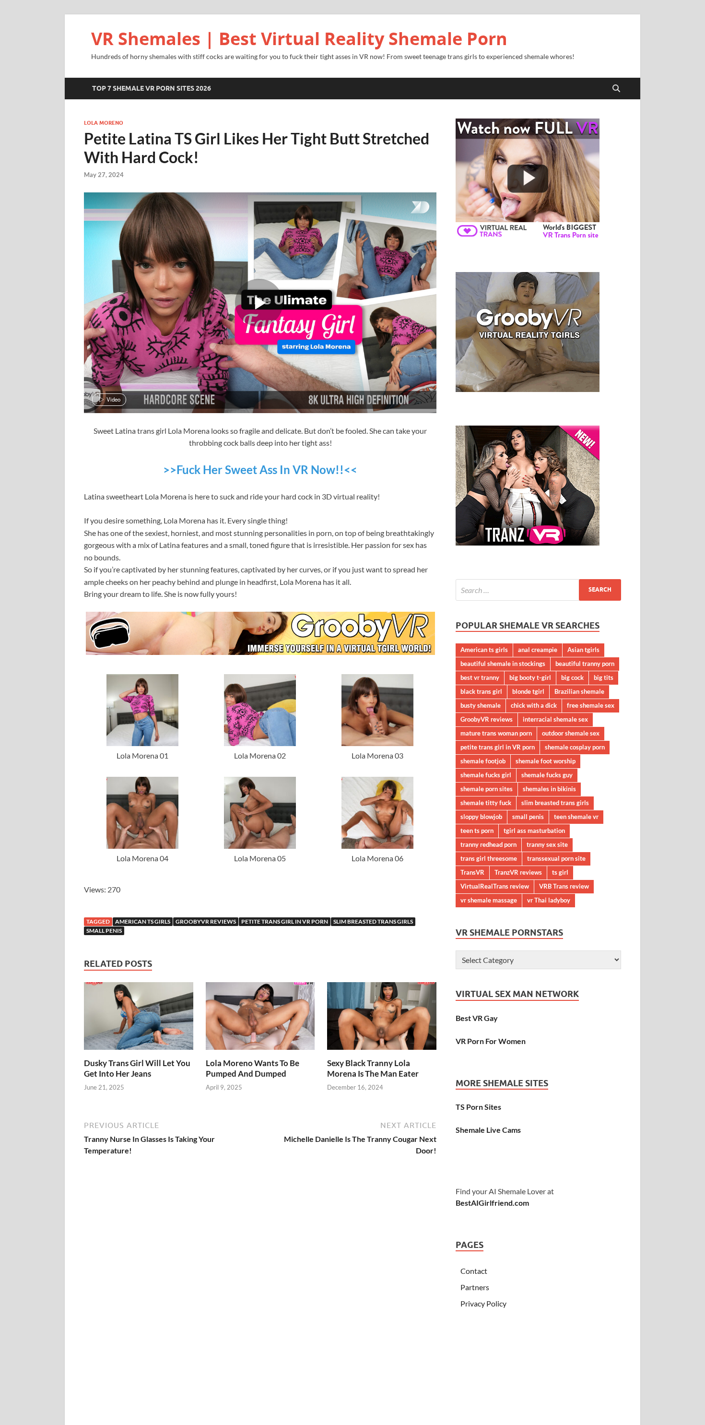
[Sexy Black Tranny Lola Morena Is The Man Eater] (381, 1018)
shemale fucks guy (547, 775)
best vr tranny (479, 677)
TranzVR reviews (518, 872)
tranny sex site (547, 844)
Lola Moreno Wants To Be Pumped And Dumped (252, 1068)
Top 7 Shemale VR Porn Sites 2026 (151, 88)
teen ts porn (477, 830)
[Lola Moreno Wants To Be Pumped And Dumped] (260, 1018)
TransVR (472, 872)
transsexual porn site (556, 858)
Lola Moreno (103, 122)
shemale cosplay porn (575, 747)
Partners (474, 1287)
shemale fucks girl (485, 775)
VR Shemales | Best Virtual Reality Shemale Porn (299, 38)
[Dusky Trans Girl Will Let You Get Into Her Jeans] (138, 1018)
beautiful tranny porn (584, 663)
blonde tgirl (528, 691)
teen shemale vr (576, 816)
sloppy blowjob (481, 816)
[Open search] (616, 89)
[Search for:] (538, 590)
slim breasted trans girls (373, 921)
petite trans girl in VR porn (284, 921)
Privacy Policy (483, 1303)
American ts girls (142, 921)
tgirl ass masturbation (534, 830)
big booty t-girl (530, 677)
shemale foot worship (546, 761)
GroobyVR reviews (206, 921)
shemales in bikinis (549, 789)
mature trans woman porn (496, 733)
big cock (572, 677)
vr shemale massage (488, 900)
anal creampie (537, 649)
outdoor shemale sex (570, 733)
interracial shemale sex (555, 719)
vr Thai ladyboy (548, 900)
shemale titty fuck (485, 803)
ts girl (560, 872)
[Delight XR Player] (407, 208)
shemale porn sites (486, 789)
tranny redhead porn (488, 844)
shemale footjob (482, 761)
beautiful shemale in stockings (502, 663)
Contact (473, 1270)
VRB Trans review (564, 886)
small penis (104, 930)
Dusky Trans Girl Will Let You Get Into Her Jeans (137, 1068)
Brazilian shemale (579, 691)
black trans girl (481, 691)
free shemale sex (590, 705)
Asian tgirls (583, 649)
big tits (603, 677)
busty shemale (480, 705)
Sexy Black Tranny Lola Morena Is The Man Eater (373, 1068)
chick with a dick (534, 705)
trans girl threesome (488, 858)
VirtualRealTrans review (494, 886)
